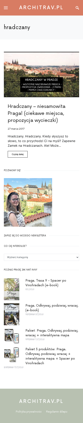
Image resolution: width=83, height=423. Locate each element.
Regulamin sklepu (56, 411)
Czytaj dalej (18, 154)
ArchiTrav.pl (41, 7)
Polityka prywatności (29, 411)
